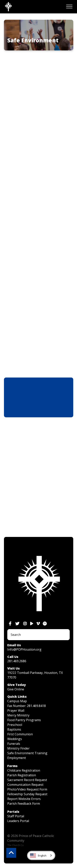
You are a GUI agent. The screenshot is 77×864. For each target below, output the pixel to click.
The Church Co (15, 845)
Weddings (14, 739)
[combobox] (41, 855)
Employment (16, 758)
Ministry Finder (18, 748)
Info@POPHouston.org (24, 649)
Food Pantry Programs (24, 720)
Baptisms (14, 729)
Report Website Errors (24, 799)
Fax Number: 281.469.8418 (26, 706)
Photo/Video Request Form (27, 789)
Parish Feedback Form (23, 803)
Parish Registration (21, 775)
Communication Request (25, 784)
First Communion (20, 734)
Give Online (15, 689)
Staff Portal (15, 816)
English (42, 855)
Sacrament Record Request (27, 780)
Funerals (13, 743)
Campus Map (17, 701)
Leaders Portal (18, 821)
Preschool (14, 725)
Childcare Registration (23, 770)
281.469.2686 (16, 661)
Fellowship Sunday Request (27, 794)
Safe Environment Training (27, 753)
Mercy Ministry (18, 715)
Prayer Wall (15, 710)
